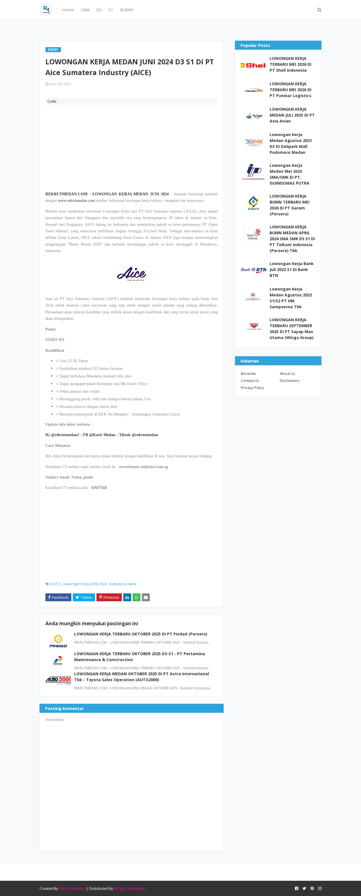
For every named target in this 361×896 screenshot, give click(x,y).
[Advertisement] (131, 147)
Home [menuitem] (68, 9)
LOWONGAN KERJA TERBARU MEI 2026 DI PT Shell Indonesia (290, 64)
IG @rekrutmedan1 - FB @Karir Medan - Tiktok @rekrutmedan (101, 435)
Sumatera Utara (122, 583)
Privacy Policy (252, 387)
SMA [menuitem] (85, 9)
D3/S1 (55, 583)
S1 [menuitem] (111, 9)
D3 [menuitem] (99, 9)
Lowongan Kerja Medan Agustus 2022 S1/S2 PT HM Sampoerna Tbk (291, 297)
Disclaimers (290, 380)
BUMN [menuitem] (126, 9)
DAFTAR (99, 488)
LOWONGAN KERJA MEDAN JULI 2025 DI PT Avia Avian (292, 115)
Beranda (248, 373)
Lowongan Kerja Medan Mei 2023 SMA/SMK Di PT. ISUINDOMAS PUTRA (289, 174)
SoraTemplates (72, 888)
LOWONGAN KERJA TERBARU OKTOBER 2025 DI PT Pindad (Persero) (140, 634)
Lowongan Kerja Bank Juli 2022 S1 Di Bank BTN (292, 269)
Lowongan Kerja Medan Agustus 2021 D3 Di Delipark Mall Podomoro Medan (291, 143)
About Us (287, 373)
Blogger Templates (130, 888)
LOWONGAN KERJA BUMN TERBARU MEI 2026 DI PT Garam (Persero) (289, 205)
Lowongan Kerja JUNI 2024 (85, 583)
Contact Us (250, 380)
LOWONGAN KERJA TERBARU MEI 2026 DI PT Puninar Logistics (290, 89)
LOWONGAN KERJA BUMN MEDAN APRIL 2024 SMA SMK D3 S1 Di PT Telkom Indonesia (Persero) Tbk (292, 238)
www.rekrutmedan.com (76, 200)
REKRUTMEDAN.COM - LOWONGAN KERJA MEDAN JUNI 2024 (107, 194)
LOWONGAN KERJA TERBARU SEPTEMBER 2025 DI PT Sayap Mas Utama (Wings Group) (292, 328)
